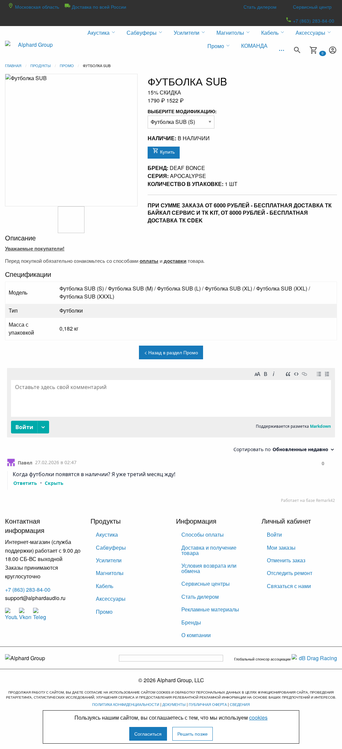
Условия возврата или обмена (208, 568)
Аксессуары (111, 598)
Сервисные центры (205, 583)
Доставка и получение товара (208, 550)
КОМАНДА (254, 45)
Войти (274, 534)
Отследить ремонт (289, 573)
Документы (174, 704)
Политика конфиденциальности (125, 704)
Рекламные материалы (210, 609)
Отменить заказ (286, 560)
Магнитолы (110, 573)
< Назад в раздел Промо (171, 352)
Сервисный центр (312, 6)
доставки (175, 260)
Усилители (109, 560)
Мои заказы (281, 547)
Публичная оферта (208, 704)
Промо (67, 65)
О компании (196, 635)
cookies (258, 717)
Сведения (240, 704)
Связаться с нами (289, 586)
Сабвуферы (111, 547)
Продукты (40, 65)
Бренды (191, 622)
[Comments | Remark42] (171, 437)
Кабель (104, 586)
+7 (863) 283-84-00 (313, 20)
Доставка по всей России (98, 6)
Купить (167, 151)
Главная (13, 65)
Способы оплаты (202, 534)
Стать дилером (260, 6)
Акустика (107, 534)
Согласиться (148, 733)
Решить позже (192, 733)
